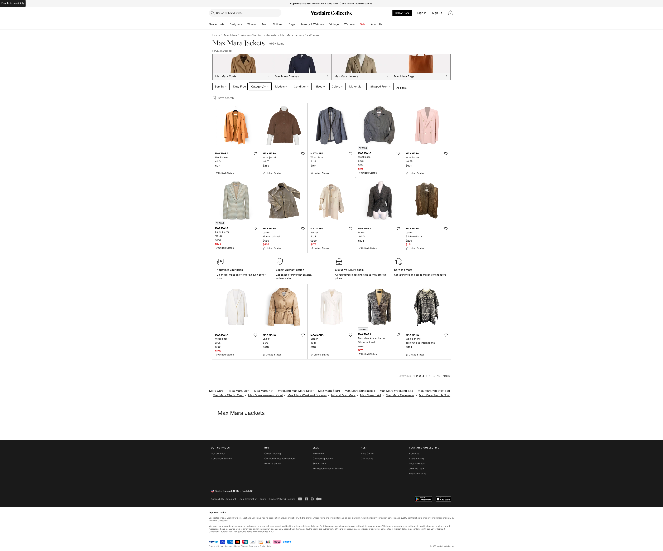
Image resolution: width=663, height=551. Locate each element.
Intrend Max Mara (343, 395)
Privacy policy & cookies (282, 499)
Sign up (437, 13)
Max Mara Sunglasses (360, 391)
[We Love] (357, 24)
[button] (450, 13)
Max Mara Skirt (370, 395)
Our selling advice (323, 458)
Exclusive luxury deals (349, 270)
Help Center (367, 453)
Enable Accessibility (12, 3)
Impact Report (417, 463)
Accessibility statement (223, 499)
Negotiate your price (230, 270)
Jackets (271, 35)
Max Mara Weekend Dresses (306, 395)
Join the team (417, 468)
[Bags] (297, 24)
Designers (236, 24)
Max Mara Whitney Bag (434, 391)
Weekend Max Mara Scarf (296, 391)
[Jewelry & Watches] (326, 24)
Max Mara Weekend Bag (396, 391)
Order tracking (272, 453)
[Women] (259, 24)
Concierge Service (221, 458)
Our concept (218, 453)
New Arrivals (216, 24)
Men (264, 24)
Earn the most (403, 270)
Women (252, 24)
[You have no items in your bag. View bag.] (450, 13)
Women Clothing (251, 35)
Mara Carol (216, 391)
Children (278, 24)
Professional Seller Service (328, 468)
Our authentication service (279, 458)
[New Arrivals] (226, 24)
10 (438, 376)
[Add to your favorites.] (255, 154)
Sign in (421, 13)
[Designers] (244, 24)
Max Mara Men (239, 391)
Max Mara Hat (263, 391)
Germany (253, 546)
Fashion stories (417, 473)
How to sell (319, 453)
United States (240, 546)
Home (216, 35)
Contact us (367, 458)
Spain (262, 546)
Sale (363, 24)
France (212, 546)
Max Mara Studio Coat (228, 395)
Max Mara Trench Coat (434, 395)
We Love (349, 24)
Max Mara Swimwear (400, 395)
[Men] (270, 24)
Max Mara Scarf (329, 391)
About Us (376, 24)
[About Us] (385, 24)
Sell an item (402, 13)
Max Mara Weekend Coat (265, 395)
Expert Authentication (290, 270)
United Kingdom (225, 546)
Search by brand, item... (229, 13)
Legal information (248, 499)
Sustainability (416, 458)
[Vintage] (341, 24)
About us (414, 453)
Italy (269, 546)
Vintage (334, 24)
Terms (263, 499)
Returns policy (272, 463)
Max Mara (230, 35)
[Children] (286, 24)
